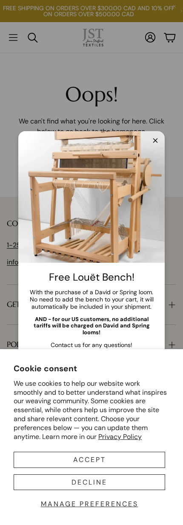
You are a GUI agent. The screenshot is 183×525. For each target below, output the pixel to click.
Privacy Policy (120, 436)
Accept (89, 459)
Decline (89, 482)
